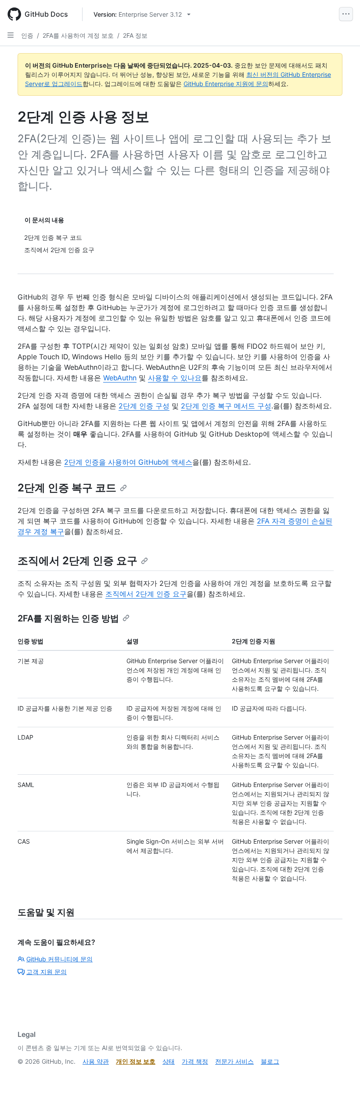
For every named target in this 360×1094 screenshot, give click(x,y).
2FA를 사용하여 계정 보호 (78, 35)
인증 (27, 35)
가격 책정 (195, 1061)
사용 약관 (96, 1061)
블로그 (270, 1061)
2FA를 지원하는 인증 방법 (68, 618)
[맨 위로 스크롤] (340, 1074)
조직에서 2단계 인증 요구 (77, 560)
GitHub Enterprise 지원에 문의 (226, 83)
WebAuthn (120, 377)
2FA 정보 (135, 35)
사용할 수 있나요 (175, 377)
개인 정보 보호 (135, 1061)
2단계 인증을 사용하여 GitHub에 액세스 (128, 462)
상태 (168, 1061)
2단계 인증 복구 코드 (67, 487)
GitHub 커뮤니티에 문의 (59, 959)
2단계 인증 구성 (144, 405)
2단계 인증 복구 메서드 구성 (226, 405)
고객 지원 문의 (46, 971)
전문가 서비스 (234, 1061)
